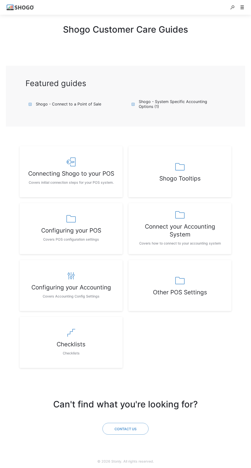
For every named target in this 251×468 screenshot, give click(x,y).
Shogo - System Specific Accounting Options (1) (173, 104)
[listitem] (71, 171)
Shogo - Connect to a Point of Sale (68, 104)
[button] (232, 7)
